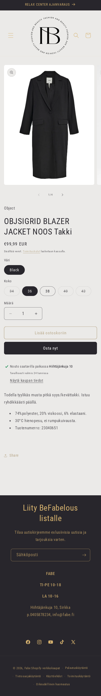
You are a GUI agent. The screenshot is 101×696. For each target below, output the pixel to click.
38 (48, 291)
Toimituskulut (31, 251)
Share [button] (14, 455)
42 (86, 292)
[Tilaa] (84, 555)
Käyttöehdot (54, 676)
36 (30, 291)
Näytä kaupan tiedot (26, 380)
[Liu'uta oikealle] (62, 195)
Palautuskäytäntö (76, 668)
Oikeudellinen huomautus (53, 684)
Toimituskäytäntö (78, 676)
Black (14, 270)
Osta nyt (50, 348)
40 (69, 292)
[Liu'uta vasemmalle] (39, 195)
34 (15, 292)
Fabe (28, 668)
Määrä (8, 303)
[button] (11, 35)
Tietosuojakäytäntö (28, 676)
